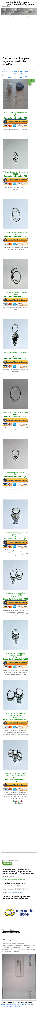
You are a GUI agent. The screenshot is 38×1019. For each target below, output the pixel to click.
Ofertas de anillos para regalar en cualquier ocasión (15, 61)
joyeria (16, 76)
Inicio (3, 1004)
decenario (5, 71)
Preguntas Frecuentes (26, 1004)
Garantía (17, 1006)
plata (9, 71)
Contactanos (5, 1006)
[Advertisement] (19, 37)
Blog (3, 14)
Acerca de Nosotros (12, 1004)
